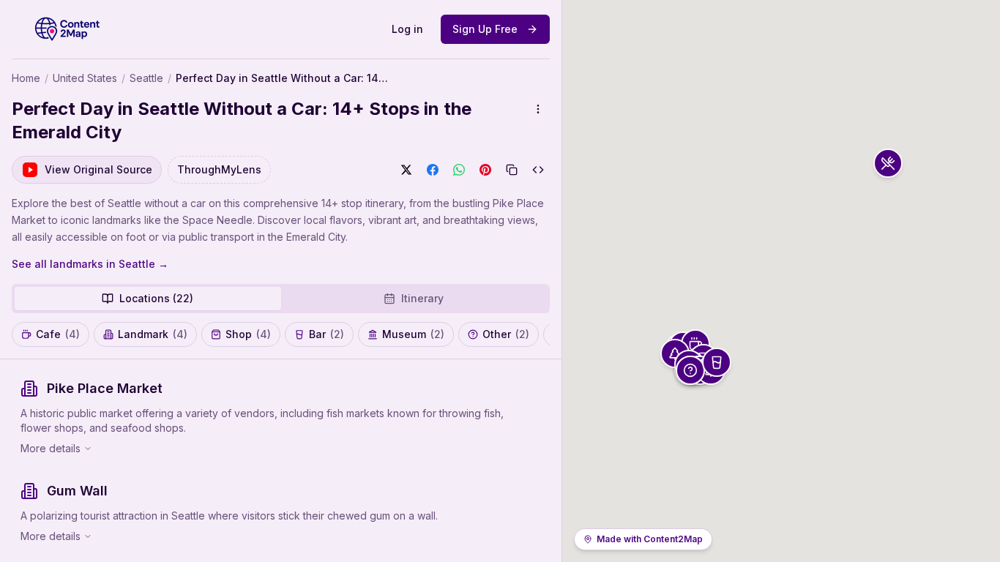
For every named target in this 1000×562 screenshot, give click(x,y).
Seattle (146, 78)
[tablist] (281, 298)
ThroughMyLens (219, 169)
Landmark (152, 334)
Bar (326, 334)
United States (85, 78)
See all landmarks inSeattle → (90, 264)
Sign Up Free (485, 29)
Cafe (58, 334)
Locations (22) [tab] (156, 298)
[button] (888, 163)
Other (505, 334)
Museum (413, 334)
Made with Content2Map (650, 538)
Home (26, 78)
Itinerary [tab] (422, 298)
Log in (407, 29)
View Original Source (98, 169)
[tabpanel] (280, 460)
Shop (248, 334)
